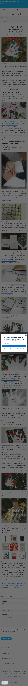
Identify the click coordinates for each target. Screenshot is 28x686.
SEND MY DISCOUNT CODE (14, 345)
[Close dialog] (26, 335)
